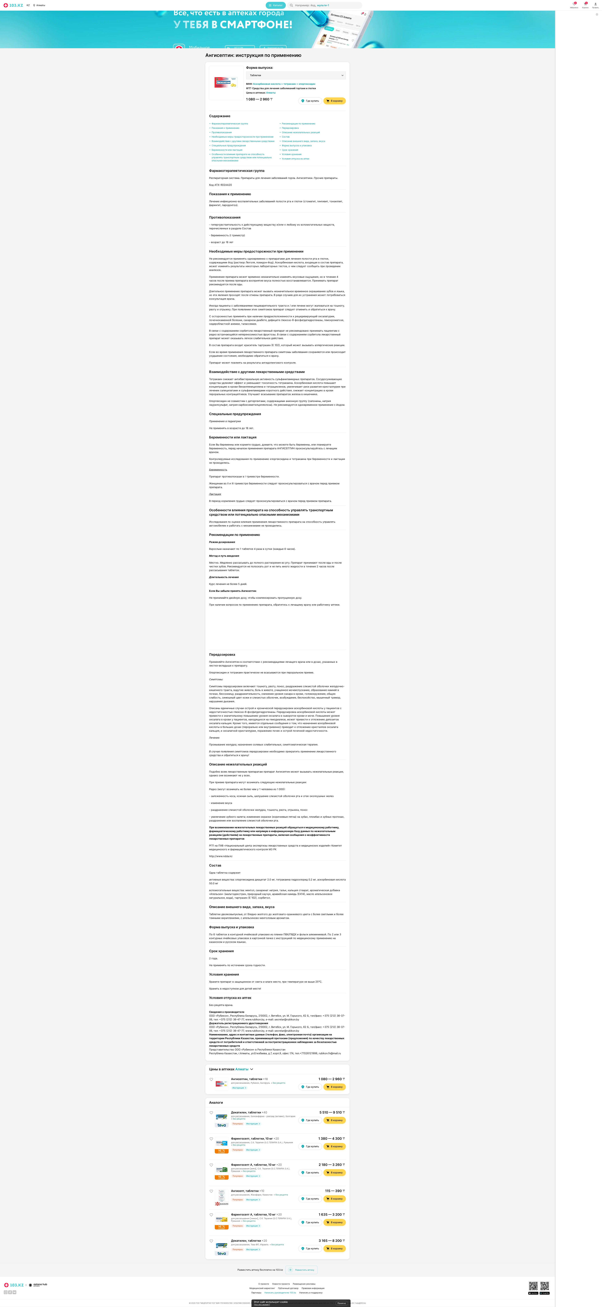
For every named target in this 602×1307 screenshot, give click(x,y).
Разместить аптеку (304, 1270)
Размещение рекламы (304, 1284)
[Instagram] (6, 1292)
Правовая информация (313, 1288)
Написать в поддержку (310, 1292)
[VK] (14, 1292)
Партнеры (256, 1292)
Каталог (278, 5)
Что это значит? (262, 1304)
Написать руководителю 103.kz (280, 1292)
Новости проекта (281, 1284)
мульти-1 (323, 5)
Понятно (342, 1303)
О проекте (263, 1284)
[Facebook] (10, 1292)
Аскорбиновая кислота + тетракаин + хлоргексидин (284, 83)
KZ (28, 5)
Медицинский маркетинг (262, 1288)
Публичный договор (288, 1288)
